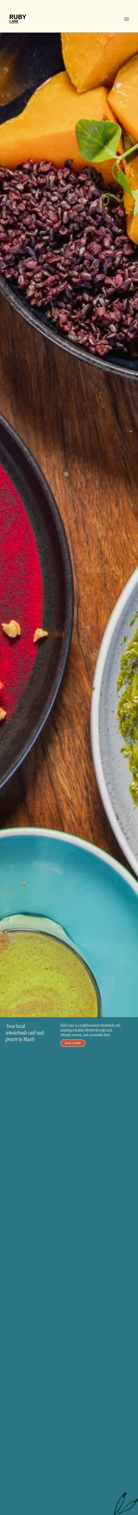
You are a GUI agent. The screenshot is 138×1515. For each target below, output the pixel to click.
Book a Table (73, 1043)
